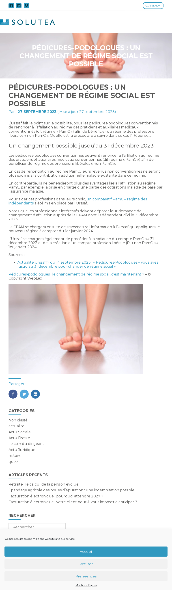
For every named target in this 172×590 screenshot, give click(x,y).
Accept (86, 551)
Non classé (18, 420)
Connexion (153, 5)
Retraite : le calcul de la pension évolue (44, 484)
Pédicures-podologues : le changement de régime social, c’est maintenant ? (77, 274)
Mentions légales (86, 585)
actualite (16, 426)
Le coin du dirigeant (26, 444)
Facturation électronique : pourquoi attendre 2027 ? (56, 496)
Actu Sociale (20, 432)
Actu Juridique (22, 450)
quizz (13, 462)
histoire (15, 455)
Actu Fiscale (19, 438)
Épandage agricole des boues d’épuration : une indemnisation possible (71, 490)
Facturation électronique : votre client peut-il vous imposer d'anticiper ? (73, 502)
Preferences (86, 576)
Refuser (86, 564)
